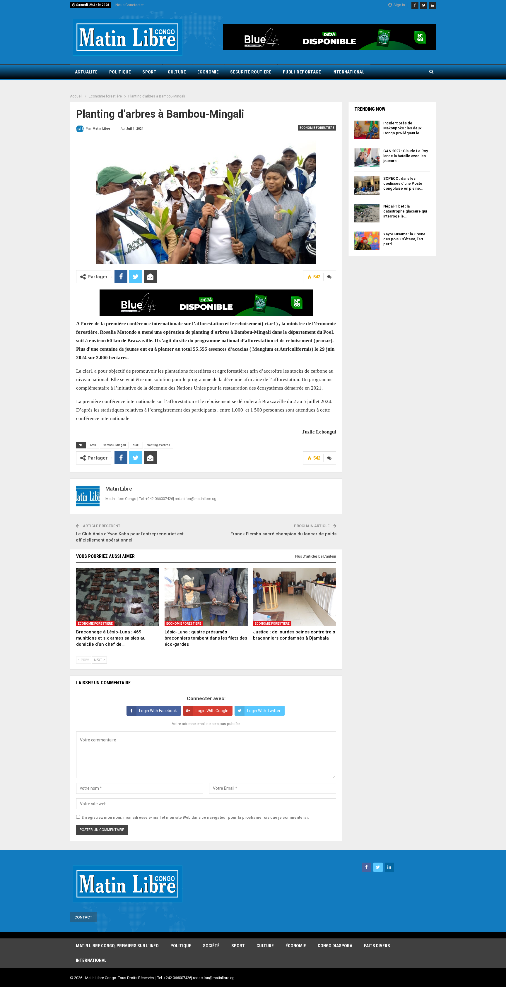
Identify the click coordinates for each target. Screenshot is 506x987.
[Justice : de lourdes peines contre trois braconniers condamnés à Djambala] (294, 597)
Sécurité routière (250, 72)
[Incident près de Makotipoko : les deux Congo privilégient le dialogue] (367, 130)
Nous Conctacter (129, 5)
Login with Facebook (158, 710)
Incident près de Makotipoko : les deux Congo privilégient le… (402, 128)
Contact (83, 917)
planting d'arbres (158, 445)
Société (211, 945)
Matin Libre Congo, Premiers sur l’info (117, 945)
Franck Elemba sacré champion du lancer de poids (283, 534)
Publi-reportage (302, 72)
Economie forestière (317, 127)
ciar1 (136, 445)
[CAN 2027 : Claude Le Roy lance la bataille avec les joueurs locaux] (367, 157)
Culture (177, 72)
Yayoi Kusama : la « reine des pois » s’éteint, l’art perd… (404, 239)
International (348, 72)
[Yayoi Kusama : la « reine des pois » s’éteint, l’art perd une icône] (367, 241)
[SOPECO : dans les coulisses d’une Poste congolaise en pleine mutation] (367, 185)
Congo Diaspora (335, 945)
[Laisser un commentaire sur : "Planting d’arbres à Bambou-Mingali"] (329, 276)
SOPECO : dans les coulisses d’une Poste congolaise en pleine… (403, 183)
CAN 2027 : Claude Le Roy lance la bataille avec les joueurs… (405, 156)
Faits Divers (377, 945)
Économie (208, 72)
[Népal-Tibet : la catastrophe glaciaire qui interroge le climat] (367, 213)
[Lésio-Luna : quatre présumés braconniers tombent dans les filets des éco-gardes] (206, 597)
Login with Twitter (264, 710)
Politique (120, 72)
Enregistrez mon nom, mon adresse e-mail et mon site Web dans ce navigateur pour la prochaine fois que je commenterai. (195, 817)
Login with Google (212, 710)
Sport (149, 72)
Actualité (86, 72)
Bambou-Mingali (114, 445)
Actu (93, 445)
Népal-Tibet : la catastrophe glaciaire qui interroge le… (405, 211)
